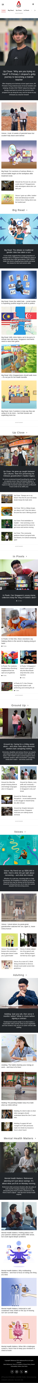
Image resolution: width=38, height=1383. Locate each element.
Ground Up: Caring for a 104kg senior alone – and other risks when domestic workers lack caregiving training (19, 746)
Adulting (18, 975)
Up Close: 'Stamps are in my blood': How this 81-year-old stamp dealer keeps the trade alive (25, 498)
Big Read (11, 10)
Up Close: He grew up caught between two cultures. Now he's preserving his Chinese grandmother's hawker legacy (19, 473)
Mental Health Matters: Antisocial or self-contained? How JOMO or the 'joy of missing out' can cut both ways (17, 1311)
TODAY (3, 10)
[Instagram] (16, 1373)
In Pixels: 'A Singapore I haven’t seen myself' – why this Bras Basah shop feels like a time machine (28, 670)
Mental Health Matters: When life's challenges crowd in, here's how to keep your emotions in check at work (18, 1348)
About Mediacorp (7, 1364)
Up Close (19, 10)
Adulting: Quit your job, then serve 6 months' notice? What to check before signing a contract (19, 1016)
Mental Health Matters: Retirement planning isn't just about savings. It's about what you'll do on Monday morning (18, 1180)
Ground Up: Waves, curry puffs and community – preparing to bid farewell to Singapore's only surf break (28, 787)
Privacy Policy (26, 1364)
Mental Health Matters (18, 1138)
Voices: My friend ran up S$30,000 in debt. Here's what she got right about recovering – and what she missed (19, 873)
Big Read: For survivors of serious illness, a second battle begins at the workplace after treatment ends (17, 173)
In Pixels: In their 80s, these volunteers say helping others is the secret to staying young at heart (18, 641)
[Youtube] (26, 1373)
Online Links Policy (22, 1366)
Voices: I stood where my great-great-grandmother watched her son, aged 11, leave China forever (18, 926)
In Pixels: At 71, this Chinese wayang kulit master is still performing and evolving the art (24, 686)
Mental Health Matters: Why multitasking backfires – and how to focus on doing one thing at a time (19, 1273)
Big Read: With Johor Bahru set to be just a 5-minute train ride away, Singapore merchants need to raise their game (18, 339)
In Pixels (26, 10)
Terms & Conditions (18, 1364)
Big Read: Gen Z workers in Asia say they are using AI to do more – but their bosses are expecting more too (18, 413)
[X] (21, 1373)
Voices (18, 831)
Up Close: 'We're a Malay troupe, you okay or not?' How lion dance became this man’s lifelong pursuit (25, 510)
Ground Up (18, 705)
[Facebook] (12, 1373)
